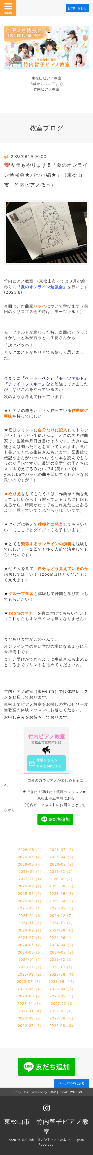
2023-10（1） (61, 967)
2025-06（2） (62, 893)
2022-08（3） (62, 1018)
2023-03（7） (31, 996)
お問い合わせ (77, 8)
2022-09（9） (31, 1018)
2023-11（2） (31, 967)
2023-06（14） (62, 981)
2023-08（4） (62, 974)
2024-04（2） (62, 945)
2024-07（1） (30, 937)
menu (8, 12)
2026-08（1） (31, 849)
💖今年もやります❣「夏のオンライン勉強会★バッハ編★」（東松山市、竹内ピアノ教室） (46, 175)
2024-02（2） (62, 952)
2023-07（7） (29, 981)
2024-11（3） (30, 923)
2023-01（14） (31, 1003)
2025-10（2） (61, 879)
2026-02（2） (62, 864)
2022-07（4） (30, 1025)
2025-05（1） (30, 901)
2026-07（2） (62, 849)
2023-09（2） (30, 974)
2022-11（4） (31, 1011)
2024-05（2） (31, 945)
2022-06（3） (62, 1025)
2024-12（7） (62, 915)
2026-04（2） (62, 857)
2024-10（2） (62, 923)
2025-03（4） (31, 908)
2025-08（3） (62, 886)
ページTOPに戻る (72, 1083)
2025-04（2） (62, 901)
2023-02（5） (62, 996)
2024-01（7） (31, 959)
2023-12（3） (62, 959)
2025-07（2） (30, 893)
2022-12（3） (63, 1003)
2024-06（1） (62, 937)
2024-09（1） (30, 930)
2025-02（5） (62, 908)
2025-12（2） (62, 871)
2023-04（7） (62, 989)
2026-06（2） (31, 857)
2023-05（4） (31, 989)
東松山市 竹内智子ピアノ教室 (43, 1140)
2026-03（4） (31, 864)
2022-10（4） (62, 1011)
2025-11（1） (31, 879)
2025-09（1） (30, 886)
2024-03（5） (31, 952)
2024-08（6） (62, 930)
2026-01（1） (31, 871)
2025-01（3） (31, 915)
